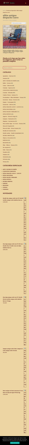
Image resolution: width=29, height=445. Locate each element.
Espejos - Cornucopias (8, 102)
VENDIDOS (5, 157)
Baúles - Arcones (7, 83)
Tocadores (5, 152)
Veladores (5, 154)
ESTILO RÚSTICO (7, 114)
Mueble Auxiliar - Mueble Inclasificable (12, 133)
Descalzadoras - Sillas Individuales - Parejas (13, 97)
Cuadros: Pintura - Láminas (9, 95)
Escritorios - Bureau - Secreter (10, 99)
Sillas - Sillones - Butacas (9, 145)
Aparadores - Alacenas (8, 76)
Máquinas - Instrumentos (9, 121)
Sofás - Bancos (6, 149)
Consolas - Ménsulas (8, 92)
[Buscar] (24, 67)
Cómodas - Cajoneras (8, 88)
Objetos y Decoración (8, 138)
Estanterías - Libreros (8, 104)
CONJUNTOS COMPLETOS (9, 90)
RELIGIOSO (5, 142)
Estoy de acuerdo (15, 442)
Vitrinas (5, 161)
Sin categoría (6, 147)
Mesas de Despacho (7, 126)
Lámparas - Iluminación (8, 118)
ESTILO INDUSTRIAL (8, 109)
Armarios (5, 78)
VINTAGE (5, 159)
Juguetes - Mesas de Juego (9, 116)
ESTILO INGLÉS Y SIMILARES (10, 111)
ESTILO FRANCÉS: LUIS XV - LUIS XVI (12, 107)
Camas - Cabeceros (7, 85)
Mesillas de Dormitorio (8, 130)
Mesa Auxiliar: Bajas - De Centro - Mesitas (13, 123)
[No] (27, 440)
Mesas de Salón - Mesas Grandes (10, 128)
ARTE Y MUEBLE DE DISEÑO (10, 80)
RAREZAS (5, 140)
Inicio (4, 10)
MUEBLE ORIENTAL (7, 135)
